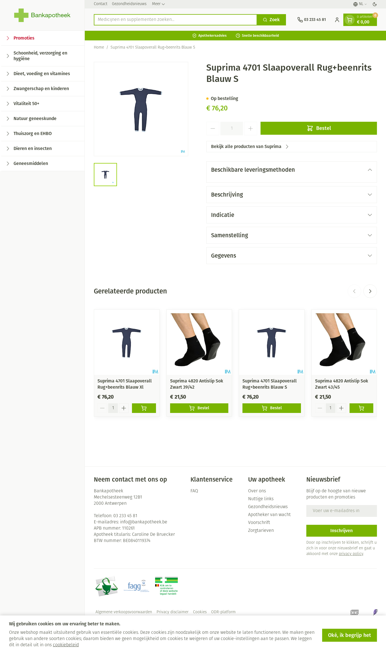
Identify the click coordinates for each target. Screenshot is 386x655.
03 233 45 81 (125, 516)
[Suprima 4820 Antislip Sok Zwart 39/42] (199, 342)
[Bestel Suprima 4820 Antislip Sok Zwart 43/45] (362, 408)
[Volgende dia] (370, 291)
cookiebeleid (66, 645)
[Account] (337, 20)
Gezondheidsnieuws (129, 4)
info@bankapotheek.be (143, 522)
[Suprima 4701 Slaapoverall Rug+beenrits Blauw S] (271, 342)
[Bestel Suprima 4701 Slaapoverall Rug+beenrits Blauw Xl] (144, 408)
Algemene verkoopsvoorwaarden (124, 612)
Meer (156, 4)
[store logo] (42, 15)
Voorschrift (259, 523)
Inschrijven (341, 530)
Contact (100, 4)
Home (99, 47)
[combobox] (175, 19)
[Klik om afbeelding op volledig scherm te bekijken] (141, 109)
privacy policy (351, 554)
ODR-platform (223, 612)
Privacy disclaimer (172, 612)
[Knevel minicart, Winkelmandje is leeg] (349, 20)
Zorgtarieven (261, 530)
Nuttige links (261, 499)
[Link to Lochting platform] (375, 612)
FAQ (194, 491)
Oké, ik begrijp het (349, 635)
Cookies (200, 612)
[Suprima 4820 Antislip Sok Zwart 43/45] (344, 342)
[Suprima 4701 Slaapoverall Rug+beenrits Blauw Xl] (126, 342)
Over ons (257, 491)
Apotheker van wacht (269, 515)
